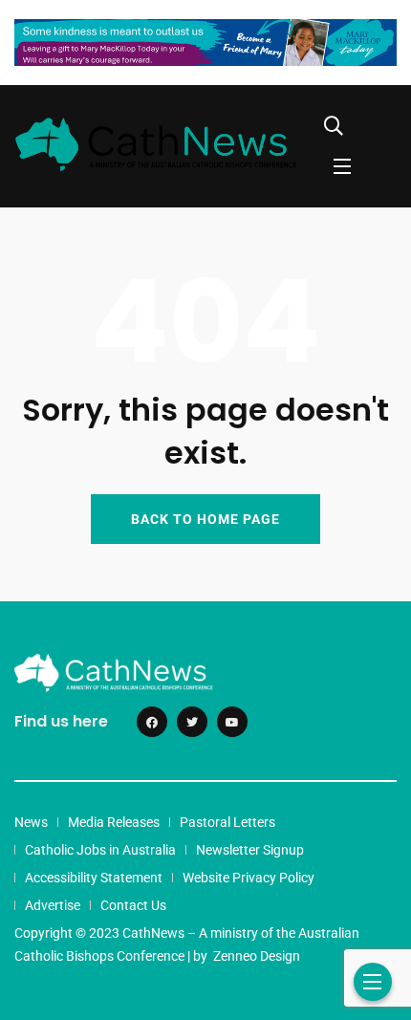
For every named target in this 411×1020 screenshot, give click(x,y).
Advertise (52, 905)
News (31, 822)
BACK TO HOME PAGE (205, 519)
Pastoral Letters (227, 822)
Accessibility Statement (93, 877)
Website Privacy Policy (248, 877)
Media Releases (114, 822)
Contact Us (133, 905)
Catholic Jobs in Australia (100, 849)
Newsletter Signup (250, 849)
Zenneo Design (256, 956)
